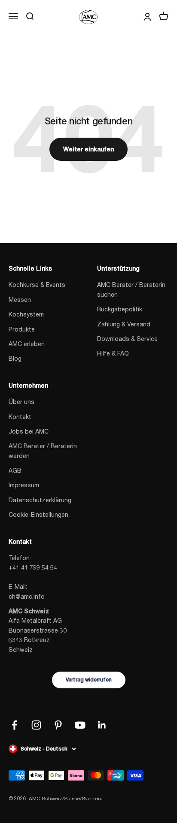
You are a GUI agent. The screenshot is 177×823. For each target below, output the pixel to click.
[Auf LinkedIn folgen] (102, 725)
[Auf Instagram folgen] (36, 725)
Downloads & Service (127, 338)
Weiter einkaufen (88, 149)
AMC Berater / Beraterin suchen (131, 289)
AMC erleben (27, 343)
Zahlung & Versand (123, 324)
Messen (20, 299)
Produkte (22, 329)
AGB (15, 470)
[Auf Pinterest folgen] (58, 725)
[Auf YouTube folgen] (80, 725)
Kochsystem (26, 314)
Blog (15, 358)
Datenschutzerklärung (40, 499)
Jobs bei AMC (29, 431)
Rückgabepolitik (119, 309)
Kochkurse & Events (37, 284)
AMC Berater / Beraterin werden (43, 450)
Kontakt (20, 416)
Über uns (21, 401)
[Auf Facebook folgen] (14, 725)
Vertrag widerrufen (89, 680)
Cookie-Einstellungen (38, 514)
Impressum (24, 484)
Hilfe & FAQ (113, 353)
